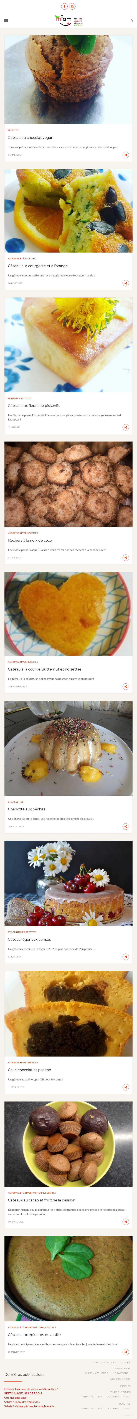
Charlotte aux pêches (26, 809)
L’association (122, 1368)
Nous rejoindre (120, 1379)
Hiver (23, 533)
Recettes (13, 130)
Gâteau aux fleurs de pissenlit (34, 406)
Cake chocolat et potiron (29, 1070)
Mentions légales (105, 1362)
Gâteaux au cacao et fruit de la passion (41, 1200)
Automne (13, 258)
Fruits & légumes (120, 1392)
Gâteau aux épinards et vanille (34, 1335)
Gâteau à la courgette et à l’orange (38, 266)
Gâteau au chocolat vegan (30, 137)
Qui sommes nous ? (96, 1373)
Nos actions (120, 1373)
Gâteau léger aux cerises (29, 939)
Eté (22, 258)
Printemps (14, 398)
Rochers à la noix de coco (30, 540)
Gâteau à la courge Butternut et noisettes (45, 669)
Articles (125, 1386)
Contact (127, 1415)
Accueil (125, 1362)
